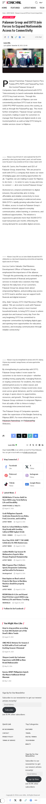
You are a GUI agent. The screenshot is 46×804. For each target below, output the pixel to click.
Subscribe (9, 710)
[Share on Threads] (20, 800)
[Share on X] (12, 37)
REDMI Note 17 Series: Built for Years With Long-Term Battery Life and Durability (14, 499)
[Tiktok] (12, 484)
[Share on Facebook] (8, 37)
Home (4, 13)
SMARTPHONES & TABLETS (11, 506)
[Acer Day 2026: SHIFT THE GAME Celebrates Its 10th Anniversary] (37, 543)
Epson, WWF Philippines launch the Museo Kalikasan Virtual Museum (15, 674)
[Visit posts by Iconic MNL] (4, 445)
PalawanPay (29, 420)
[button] (4, 2)
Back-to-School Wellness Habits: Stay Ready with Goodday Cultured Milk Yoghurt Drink (15, 529)
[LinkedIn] (43, 445)
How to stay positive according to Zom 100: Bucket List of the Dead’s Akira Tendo (15, 630)
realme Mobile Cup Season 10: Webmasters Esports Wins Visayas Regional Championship (14, 554)
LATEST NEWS (10, 13)
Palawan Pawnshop (11, 420)
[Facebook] (30, 445)
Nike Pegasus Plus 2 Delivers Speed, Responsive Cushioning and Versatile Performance (14, 567)
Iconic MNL (14, 2)
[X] (33, 445)
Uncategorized (7, 573)
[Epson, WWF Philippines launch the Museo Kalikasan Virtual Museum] (37, 674)
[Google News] (33, 484)
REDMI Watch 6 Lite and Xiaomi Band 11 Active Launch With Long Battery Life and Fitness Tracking (15, 597)
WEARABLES (6, 603)
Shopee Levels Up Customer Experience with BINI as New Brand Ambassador (14, 660)
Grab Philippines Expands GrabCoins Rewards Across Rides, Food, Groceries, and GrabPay (15, 516)
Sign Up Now (33, 779)
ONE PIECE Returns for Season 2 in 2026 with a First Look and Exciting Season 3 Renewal (15, 645)
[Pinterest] (39, 445)
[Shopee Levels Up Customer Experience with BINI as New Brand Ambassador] (37, 659)
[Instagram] (36, 445)
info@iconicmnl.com (30, 452)
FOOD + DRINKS (7, 535)
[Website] (27, 445)
